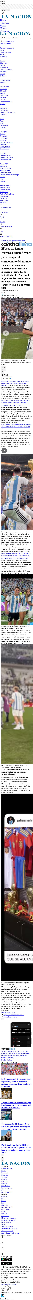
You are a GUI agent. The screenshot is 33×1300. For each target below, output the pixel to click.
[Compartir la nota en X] (5, 375)
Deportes (13, 241)
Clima (2, 50)
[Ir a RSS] (2, 1254)
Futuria (2, 61)
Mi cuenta (5, 31)
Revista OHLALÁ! (5, 185)
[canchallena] (16, 246)
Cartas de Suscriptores (7, 112)
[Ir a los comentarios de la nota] (5, 367)
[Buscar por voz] (30, 38)
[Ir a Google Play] (6, 1261)
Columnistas (4, 110)
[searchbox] (15, 38)
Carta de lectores (5, 173)
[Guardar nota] (2, 367)
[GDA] (6, 1291)
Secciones (5, 23)
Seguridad (3, 89)
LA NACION (5, 241)
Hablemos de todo (6, 102)
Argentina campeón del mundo (14, 1015)
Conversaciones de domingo (9, 175)
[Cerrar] (30, 34)
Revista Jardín (4, 196)
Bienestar (3, 97)
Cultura (2, 93)
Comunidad (4, 95)
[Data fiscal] (2, 1297)
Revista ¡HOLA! (5, 188)
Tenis (1, 123)
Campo (2, 65)
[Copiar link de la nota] (2, 372)
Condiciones (5, 1284)
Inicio (4, 20)
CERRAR (2, 1)
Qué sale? (3, 153)
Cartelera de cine (5, 155)
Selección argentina (10, 1017)
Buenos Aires (4, 87)
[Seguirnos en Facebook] (2, 1238)
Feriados (3, 140)
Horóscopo (3, 138)
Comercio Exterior (6, 69)
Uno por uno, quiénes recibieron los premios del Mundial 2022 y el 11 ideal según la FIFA (16, 426)
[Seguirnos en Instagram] (2, 1249)
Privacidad (13, 1284)
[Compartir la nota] (2, 369)
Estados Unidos (5, 80)
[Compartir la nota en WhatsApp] (5, 369)
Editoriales (3, 108)
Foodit (4, 26)
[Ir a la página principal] (16, 18)
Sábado (2, 177)
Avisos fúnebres (5, 168)
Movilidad (3, 72)
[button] (16, 134)
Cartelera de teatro (6, 157)
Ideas (2, 179)
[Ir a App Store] (6, 1265)
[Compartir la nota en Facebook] (2, 375)
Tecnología (3, 136)
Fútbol (2, 119)
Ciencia (2, 100)
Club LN (4, 28)
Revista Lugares (5, 190)
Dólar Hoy (3, 63)
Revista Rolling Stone (7, 194)
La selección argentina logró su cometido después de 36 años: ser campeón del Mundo (15, 383)
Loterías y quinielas (6, 142)
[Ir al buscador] (3, 13)
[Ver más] (2, 1019)
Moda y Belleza (5, 147)
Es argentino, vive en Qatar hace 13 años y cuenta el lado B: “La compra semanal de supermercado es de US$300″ (15, 402)
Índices (2, 74)
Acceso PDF (4, 164)
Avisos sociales (5, 170)
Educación (3, 91)
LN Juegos (3, 132)
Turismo (2, 134)
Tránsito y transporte (7, 48)
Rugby (2, 121)
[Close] (2, 1155)
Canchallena (4, 125)
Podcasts (3, 145)
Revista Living (4, 192)
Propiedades (4, 67)
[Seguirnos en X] (2, 1243)
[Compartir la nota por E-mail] (7, 375)
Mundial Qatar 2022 (8, 1013)
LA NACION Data (5, 52)
